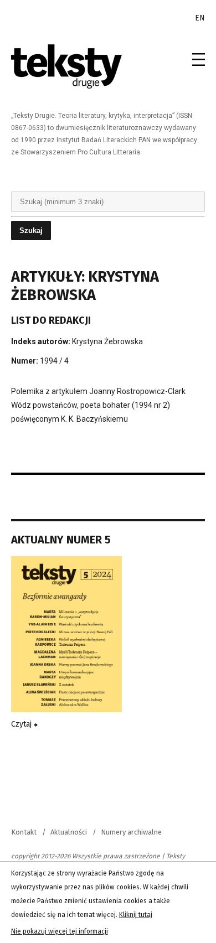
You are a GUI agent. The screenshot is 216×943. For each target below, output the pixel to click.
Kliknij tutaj (135, 915)
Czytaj (22, 724)
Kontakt (24, 832)
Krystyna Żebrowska (107, 341)
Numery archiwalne (131, 832)
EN (200, 18)
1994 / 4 (54, 360)
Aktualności (68, 832)
